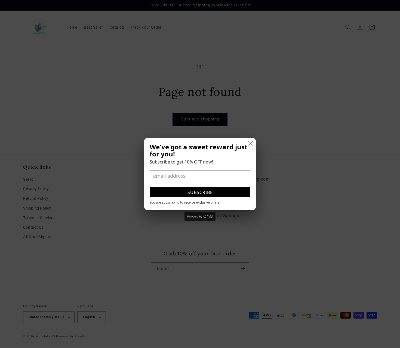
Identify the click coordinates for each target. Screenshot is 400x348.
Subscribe (200, 192)
